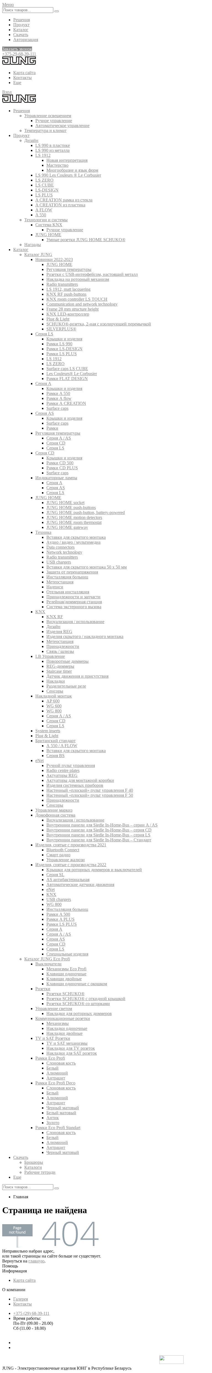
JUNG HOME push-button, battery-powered (85, 512)
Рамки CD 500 (59, 463)
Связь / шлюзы (60, 651)
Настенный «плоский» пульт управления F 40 (89, 790)
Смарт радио (58, 854)
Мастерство (57, 165)
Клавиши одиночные (66, 973)
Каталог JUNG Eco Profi (47, 959)
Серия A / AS (58, 438)
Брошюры (33, 1162)
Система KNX (48, 224)
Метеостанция (59, 582)
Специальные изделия (67, 954)
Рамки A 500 (58, 914)
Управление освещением (47, 115)
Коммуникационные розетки (62, 1018)
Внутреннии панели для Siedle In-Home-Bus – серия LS (98, 835)
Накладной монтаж (53, 696)
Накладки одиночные (66, 1028)
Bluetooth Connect (62, 849)
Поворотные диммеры (67, 661)
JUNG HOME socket (65, 502)
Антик (52, 1117)
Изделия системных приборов (74, 785)
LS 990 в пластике (52, 145)
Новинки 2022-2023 (54, 259)
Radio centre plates (63, 770)
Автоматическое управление (62, 125)
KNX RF (54, 616)
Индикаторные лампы (56, 477)
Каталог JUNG (38, 254)
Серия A (43, 383)
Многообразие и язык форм (72, 170)
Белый (52, 1068)
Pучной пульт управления (70, 765)
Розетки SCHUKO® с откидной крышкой (85, 998)
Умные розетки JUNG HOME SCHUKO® (85, 239)
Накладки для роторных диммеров (79, 1013)
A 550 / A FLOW (61, 745)
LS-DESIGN (47, 190)
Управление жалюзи (65, 859)
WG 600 (54, 706)
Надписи (54, 587)
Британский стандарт (55, 740)
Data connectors (60, 547)
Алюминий (57, 1073)
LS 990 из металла (52, 150)
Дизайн (31, 140)
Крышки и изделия (64, 338)
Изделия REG (59, 631)
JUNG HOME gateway (67, 527)
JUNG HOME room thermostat (74, 522)
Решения (21, 19)
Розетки (42, 988)
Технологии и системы (46, 219)
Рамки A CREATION (66, 403)
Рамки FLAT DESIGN (67, 378)
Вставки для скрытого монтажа (76, 537)
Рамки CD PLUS (62, 467)
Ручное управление (53, 120)
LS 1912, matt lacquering (68, 289)
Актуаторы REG (62, 775)
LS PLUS (44, 195)
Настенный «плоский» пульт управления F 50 (89, 795)
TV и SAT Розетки (52, 1038)
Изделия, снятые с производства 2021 (70, 844)
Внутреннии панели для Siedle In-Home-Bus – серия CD (99, 830)
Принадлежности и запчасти (73, 596)
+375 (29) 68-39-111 (31, 1313)
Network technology (64, 552)
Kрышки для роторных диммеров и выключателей (94, 869)
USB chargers (58, 562)
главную (36, 1261)
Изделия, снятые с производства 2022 (70, 864)
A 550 (40, 214)
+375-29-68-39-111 (19, 54)
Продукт (21, 24)
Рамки (52, 428)
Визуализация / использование (75, 621)
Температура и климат (45, 130)
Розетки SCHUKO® (65, 993)
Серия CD (55, 443)
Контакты (22, 77)
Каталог (20, 29)
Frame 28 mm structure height (72, 309)
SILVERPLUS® (61, 329)
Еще (17, 82)
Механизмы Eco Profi (66, 969)
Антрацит (55, 1078)
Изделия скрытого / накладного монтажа (84, 636)
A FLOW (43, 210)
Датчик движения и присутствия (77, 676)
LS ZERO (44, 180)
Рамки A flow (58, 398)
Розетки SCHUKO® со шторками (78, 1003)
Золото (52, 1122)
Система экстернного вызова (73, 606)
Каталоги (33, 1167)
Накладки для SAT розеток (71, 1053)
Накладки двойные (64, 1033)
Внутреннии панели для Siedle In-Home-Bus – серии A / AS (102, 825)
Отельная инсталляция (67, 591)
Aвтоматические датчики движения (80, 884)
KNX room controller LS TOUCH (76, 299)
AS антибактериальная (67, 879)
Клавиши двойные (64, 978)
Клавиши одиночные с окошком (76, 983)
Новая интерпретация (67, 160)
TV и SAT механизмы (67, 1043)
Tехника (43, 532)
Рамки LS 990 (59, 343)
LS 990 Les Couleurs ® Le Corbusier (68, 175)
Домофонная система (55, 815)
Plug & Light (57, 319)
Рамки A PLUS (60, 919)
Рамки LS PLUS (61, 353)
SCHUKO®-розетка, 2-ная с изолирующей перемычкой (98, 324)
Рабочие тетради (39, 1172)
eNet (39, 760)
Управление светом (53, 1008)
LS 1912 (43, 155)
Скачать (20, 34)
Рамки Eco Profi (50, 1058)
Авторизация (25, 39)
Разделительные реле (66, 686)
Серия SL (55, 874)
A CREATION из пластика (60, 205)
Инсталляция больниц (67, 577)
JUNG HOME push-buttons (71, 507)
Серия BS (55, 755)
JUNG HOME (48, 234)
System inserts (47, 730)
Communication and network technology (82, 304)
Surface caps (57, 408)
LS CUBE (44, 185)
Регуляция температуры (68, 269)
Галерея (20, 1299)
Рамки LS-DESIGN (64, 348)
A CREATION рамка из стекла (63, 200)
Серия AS (44, 413)
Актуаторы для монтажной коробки (80, 780)
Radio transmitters (62, 284)
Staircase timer (59, 671)
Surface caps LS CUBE (67, 368)
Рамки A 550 (58, 393)
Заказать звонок (17, 49)
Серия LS (44, 334)
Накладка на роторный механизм (77, 279)
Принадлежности (62, 646)
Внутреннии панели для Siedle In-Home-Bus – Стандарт (98, 840)
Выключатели (48, 964)
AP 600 (53, 701)
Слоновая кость (61, 1063)
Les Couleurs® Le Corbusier (71, 373)
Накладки (55, 681)
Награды (32, 244)
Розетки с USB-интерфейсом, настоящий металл (92, 274)
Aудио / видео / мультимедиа (73, 542)
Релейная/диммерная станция (74, 601)
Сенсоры (54, 691)
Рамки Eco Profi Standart (57, 1127)
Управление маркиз (53, 810)
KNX (40, 611)
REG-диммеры (60, 666)
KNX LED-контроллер (67, 314)
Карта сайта (24, 72)
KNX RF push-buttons (66, 294)
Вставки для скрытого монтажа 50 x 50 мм (86, 567)
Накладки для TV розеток (70, 1048)
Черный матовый (62, 1107)
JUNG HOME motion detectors (74, 517)
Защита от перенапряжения (72, 572)
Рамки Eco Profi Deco (55, 1083)
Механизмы (57, 1023)
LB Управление (50, 656)
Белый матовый (61, 1112)
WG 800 (54, 711)
